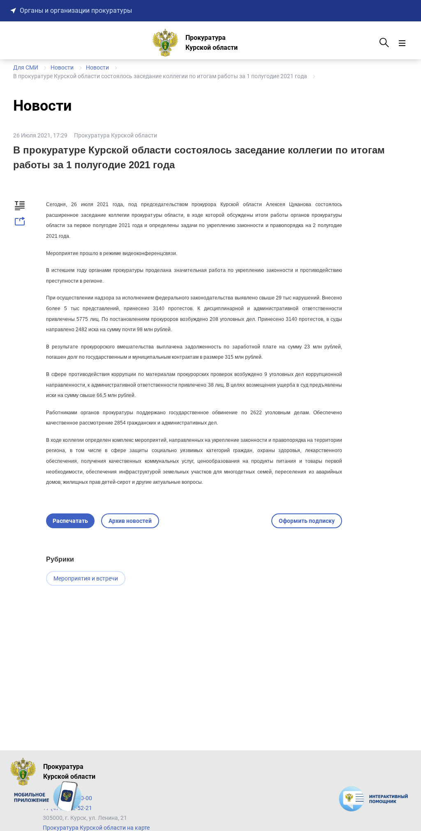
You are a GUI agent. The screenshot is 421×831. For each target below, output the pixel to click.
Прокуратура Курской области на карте (96, 827)
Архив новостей (130, 521)
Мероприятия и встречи (85, 578)
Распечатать (70, 521)
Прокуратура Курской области (115, 135)
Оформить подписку (307, 521)
